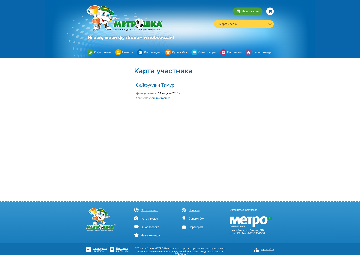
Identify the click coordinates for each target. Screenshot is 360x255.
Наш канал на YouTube (122, 249)
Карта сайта (267, 249)
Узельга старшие (159, 98)
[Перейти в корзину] (270, 11)
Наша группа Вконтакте (100, 249)
